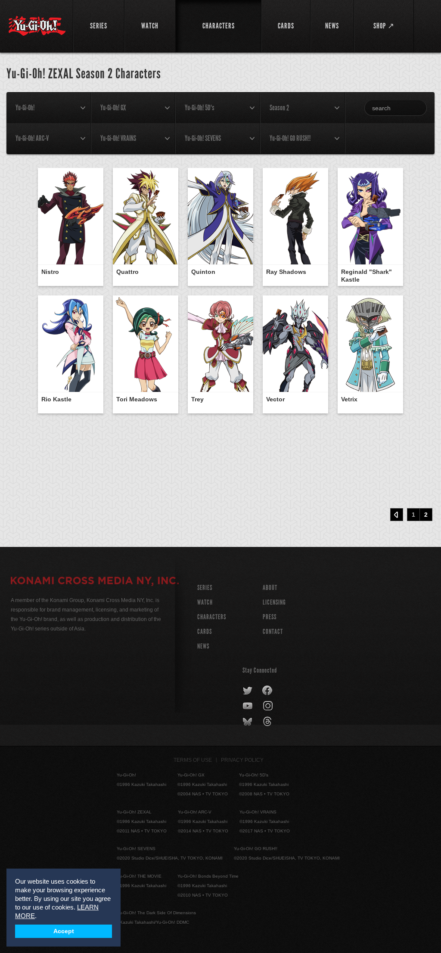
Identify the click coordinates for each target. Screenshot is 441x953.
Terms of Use (193, 760)
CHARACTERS (211, 617)
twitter (247, 691)
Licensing (274, 602)
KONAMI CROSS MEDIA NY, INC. (95, 581)
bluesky (248, 722)
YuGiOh (37, 26)
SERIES (204, 588)
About (270, 588)
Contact (273, 631)
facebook (267, 691)
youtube (248, 706)
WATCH (205, 602)
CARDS (204, 631)
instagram (268, 706)
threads (268, 722)
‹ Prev (396, 514)
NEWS (203, 646)
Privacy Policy (242, 760)
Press (269, 617)
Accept (63, 931)
